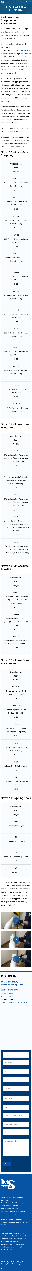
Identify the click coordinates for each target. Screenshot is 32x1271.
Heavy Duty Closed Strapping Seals (12, 1233)
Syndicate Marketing (13, 1264)
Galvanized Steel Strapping (10, 1214)
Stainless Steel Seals (8, 1250)
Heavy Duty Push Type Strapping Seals (13, 1236)
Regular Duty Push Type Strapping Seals (14, 1247)
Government (5, 1200)
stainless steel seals (20, 50)
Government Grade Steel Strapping (13, 1211)
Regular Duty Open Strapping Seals (12, 1244)
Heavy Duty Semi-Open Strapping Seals (14, 1239)
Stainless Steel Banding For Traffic (12, 1197)
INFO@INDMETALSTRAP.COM (16, 1003)
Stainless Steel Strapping (9, 1206)
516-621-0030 (12, 996)
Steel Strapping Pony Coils (9, 1208)
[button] (30, 2)
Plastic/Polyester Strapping (10, 1241)
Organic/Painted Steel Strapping (12, 1203)
